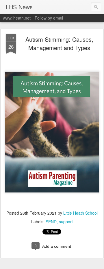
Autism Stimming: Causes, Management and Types (59, 43)
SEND (51, 221)
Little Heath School (80, 213)
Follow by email (49, 18)
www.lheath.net (17, 18)
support (66, 221)
